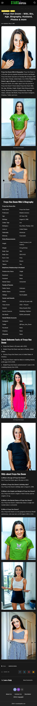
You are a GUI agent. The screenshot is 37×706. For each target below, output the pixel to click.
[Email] (33, 672)
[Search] (34, 2)
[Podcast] (22, 689)
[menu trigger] (3, 2)
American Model (13, 666)
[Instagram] (18, 689)
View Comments (28, 680)
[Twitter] (24, 672)
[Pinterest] (29, 672)
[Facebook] (20, 672)
